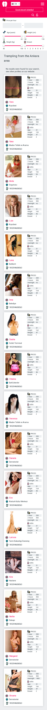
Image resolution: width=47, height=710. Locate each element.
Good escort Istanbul (24, 10)
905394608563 (16, 109)
